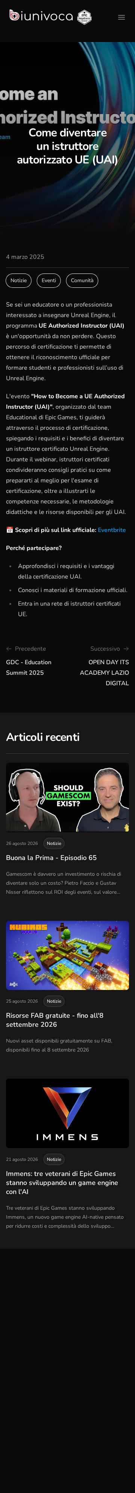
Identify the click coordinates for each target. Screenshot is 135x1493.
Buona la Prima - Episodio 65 (51, 857)
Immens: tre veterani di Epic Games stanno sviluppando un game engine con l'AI (62, 1182)
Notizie (18, 280)
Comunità (82, 280)
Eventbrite (112, 530)
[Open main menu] (121, 17)
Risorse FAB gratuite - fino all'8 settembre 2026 (55, 1020)
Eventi (49, 280)
